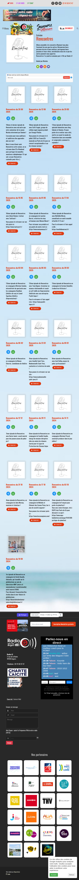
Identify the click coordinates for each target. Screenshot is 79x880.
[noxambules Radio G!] (15, 833)
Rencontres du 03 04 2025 (14, 269)
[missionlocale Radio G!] (64, 817)
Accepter (53, 875)
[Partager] (8, 118)
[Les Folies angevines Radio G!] (64, 833)
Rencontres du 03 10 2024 (60, 485)
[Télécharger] (13, 118)
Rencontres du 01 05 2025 (37, 199)
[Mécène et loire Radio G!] (31, 767)
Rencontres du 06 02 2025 (14, 344)
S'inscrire (66, 77)
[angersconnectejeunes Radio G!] (15, 817)
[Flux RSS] (44, 66)
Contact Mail (17, 699)
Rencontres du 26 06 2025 (14, 110)
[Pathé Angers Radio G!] (31, 850)
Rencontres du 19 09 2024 (14, 560)
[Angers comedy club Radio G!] (47, 850)
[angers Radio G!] (47, 767)
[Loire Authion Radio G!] (15, 850)
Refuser (71, 875)
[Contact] (48, 66)
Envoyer (9, 743)
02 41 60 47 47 (68, 3)
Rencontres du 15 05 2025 (14, 199)
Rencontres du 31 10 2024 (14, 485)
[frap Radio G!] (64, 784)
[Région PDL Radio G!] (64, 767)
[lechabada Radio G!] (31, 800)
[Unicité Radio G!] (31, 817)
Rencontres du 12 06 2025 (37, 110)
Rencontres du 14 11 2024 (60, 419)
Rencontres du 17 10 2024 (37, 485)
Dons (11, 3)
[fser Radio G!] (31, 784)
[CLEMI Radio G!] (47, 833)
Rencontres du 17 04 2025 (60, 199)
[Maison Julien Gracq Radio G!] (64, 800)
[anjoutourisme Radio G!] (31, 833)
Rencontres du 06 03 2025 (37, 269)
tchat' (31, 3)
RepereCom (17, 872)
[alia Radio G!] (47, 817)
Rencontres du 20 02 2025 (60, 269)
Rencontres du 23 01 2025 (37, 344)
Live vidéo (21, 3)
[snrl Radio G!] (47, 784)
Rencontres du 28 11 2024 (37, 419)
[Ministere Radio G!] (15, 784)
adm (8, 874)
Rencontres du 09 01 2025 (60, 344)
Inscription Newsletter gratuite (64, 624)
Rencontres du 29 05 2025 (60, 110)
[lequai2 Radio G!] (15, 800)
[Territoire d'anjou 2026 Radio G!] (15, 767)
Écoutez (13, 163)
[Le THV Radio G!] (47, 800)
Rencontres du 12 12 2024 (14, 419)
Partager (22, 615)
